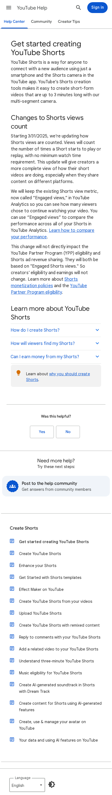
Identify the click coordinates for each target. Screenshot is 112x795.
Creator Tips (69, 21)
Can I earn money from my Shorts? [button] (45, 357)
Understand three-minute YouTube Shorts (56, 661)
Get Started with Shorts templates (50, 577)
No (68, 431)
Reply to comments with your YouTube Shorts (59, 637)
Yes (42, 431)
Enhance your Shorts (37, 565)
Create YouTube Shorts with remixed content (59, 625)
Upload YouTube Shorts (40, 613)
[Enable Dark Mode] (51, 784)
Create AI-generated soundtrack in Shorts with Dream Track (57, 688)
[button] (8, 7)
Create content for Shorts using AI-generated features (60, 706)
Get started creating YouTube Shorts (54, 541)
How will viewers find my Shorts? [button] (43, 343)
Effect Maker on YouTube (41, 589)
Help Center (14, 21)
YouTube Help (32, 8)
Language (22, 778)
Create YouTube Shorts (40, 553)
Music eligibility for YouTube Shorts (50, 673)
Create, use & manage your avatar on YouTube (52, 725)
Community (41, 21)
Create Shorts (24, 528)
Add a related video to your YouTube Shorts (58, 649)
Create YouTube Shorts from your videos (55, 601)
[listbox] (27, 785)
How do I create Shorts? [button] (35, 330)
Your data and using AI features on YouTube (58, 740)
